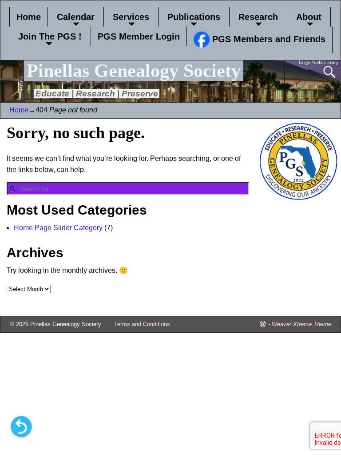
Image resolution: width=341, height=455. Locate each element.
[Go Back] (21, 426)
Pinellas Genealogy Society (134, 70)
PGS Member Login (139, 36)
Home (28, 17)
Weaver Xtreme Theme (301, 324)
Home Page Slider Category (58, 227)
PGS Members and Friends (267, 39)
